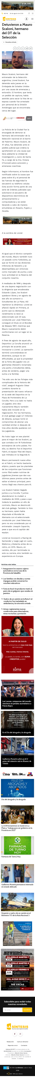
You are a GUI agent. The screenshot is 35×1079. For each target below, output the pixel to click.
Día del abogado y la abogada (13, 799)
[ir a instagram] (20, 1034)
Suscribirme (27, 1010)
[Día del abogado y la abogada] (17, 788)
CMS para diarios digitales (18, 1074)
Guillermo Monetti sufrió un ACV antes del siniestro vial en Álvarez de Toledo (16, 761)
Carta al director (22, 1041)
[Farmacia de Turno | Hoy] (17, 845)
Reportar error (13, 1045)
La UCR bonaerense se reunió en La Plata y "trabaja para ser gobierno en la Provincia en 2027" (16, 828)
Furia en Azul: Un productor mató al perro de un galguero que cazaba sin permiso (18, 591)
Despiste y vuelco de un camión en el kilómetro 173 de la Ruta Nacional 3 (16, 914)
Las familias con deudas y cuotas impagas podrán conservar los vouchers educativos (16, 581)
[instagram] (32, 13)
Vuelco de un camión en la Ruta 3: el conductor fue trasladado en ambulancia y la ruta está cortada (18, 601)
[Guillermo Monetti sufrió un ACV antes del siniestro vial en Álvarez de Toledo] (17, 746)
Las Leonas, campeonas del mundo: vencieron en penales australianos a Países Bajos (16, 703)
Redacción (10, 1041)
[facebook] (29, 13)
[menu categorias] (32, 19)
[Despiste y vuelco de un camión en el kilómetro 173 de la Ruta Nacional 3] (17, 902)
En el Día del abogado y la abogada (16, 732)
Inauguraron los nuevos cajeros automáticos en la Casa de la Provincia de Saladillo (16, 571)
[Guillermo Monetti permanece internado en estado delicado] (17, 873)
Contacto (24, 1045)
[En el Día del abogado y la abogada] (17, 720)
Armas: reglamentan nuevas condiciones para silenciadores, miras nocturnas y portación (16, 611)
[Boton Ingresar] (26, 19)
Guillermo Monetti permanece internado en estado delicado (17, 885)
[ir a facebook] (15, 1034)
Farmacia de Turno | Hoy (11, 857)
